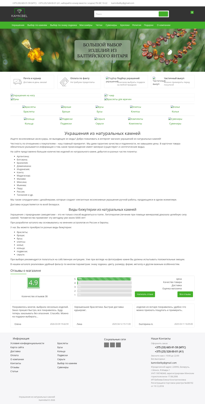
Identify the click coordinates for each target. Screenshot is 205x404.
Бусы (99, 111)
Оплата (14, 355)
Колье (175, 111)
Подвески (66, 123)
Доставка (15, 351)
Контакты (15, 363)
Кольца (29, 123)
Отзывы (14, 367)
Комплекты (135, 123)
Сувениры (111, 25)
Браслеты (29, 111)
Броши (66, 111)
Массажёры (85, 25)
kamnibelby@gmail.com (122, 3)
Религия (136, 25)
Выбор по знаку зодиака (63, 25)
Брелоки (125, 25)
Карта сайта (17, 347)
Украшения (18, 25)
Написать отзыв (145, 294)
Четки (99, 25)
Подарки (148, 25)
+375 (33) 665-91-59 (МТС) (24, 3)
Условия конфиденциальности (27, 343)
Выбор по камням (37, 25)
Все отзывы (185, 294)
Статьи (14, 371)
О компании (163, 25)
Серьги (100, 123)
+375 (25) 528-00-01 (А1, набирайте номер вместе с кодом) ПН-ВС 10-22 (72, 3)
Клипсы (135, 111)
